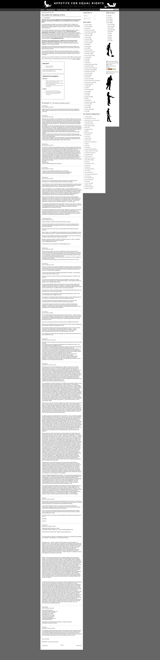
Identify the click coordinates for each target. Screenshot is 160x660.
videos (86, 105)
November (110, 26)
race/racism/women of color (91, 80)
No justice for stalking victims (53, 15)
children (87, 37)
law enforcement (88, 55)
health (86, 44)
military (86, 62)
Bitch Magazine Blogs (90, 125)
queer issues (88, 78)
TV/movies (87, 103)
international (88, 53)
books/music (88, 35)
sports (86, 93)
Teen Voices (87, 170)
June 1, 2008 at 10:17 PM (48, 264)
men (86, 60)
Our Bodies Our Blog (89, 163)
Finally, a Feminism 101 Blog (91, 150)
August (109, 31)
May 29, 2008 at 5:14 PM (47, 107)
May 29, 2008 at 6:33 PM (47, 145)
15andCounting (88, 116)
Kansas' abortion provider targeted (54, 92)
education (87, 39)
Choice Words (88, 138)
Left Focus (87, 161)
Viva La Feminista (89, 183)
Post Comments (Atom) (53, 641)
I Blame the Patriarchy (90, 158)
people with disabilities (90, 68)
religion (86, 85)
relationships (88, 84)
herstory (87, 46)
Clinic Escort (88, 140)
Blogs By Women (89, 132)
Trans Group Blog (89, 179)
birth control (87, 33)
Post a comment (49, 66)
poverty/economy (89, 71)
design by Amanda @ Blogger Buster (80, 657)
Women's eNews (89, 188)
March (109, 40)
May (108, 37)
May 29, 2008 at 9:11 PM (47, 249)
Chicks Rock (88, 134)
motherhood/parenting (90, 64)
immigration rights (89, 51)
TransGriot (87, 181)
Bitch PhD (87, 127)
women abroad (88, 109)
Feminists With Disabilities (91, 149)
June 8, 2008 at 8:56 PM (47, 312)
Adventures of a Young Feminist (92, 120)
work (86, 111)
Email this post (49, 67)
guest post (87, 42)
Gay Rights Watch (89, 154)
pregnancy (87, 73)
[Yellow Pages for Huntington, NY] (111, 69)
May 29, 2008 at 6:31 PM (47, 116)
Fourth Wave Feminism (90, 152)
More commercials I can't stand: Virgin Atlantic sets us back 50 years (54, 81)
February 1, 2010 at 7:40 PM (48, 628)
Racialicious (88, 165)
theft (86, 98)
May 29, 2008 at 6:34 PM (47, 168)
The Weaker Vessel (46, 218)
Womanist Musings (89, 186)
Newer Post (45, 645)
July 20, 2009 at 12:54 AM (48, 608)
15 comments (47, 17)
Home (42, 9)
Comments (87, 18)
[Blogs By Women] (107, 69)
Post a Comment (45, 638)
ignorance (87, 50)
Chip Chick (87, 136)
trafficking (87, 100)
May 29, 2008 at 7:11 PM (47, 219)
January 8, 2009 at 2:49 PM (48, 499)
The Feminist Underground (91, 174)
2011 (109, 17)
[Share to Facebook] (78, 59)
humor (86, 48)
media (86, 59)
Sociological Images (89, 168)
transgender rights (89, 102)
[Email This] (73, 59)
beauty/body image (89, 32)
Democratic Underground (90, 141)
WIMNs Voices (88, 185)
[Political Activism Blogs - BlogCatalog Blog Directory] (112, 63)
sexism (86, 91)
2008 (109, 22)
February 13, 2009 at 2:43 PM (48, 526)
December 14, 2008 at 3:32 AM (49, 364)
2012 (109, 15)
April (109, 39)
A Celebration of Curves (90, 118)
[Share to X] (76, 59)
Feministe (87, 145)
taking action (88, 96)
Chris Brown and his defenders (53, 91)
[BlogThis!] (75, 59)
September (110, 30)
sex (86, 87)
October (109, 28)
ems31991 (44, 627)
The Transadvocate (89, 177)
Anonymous (45, 105)
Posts (86, 15)
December (110, 24)
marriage (87, 57)
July (108, 33)
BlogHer (87, 131)
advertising (87, 26)
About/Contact (50, 9)
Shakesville (87, 167)
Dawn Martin (45, 607)
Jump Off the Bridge (89, 159)
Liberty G (44, 497)
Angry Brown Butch (89, 123)
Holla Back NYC (88, 156)
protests (87, 77)
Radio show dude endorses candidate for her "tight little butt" (54, 84)
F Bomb (86, 143)
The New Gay (88, 176)
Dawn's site (46, 57)
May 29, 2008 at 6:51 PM (47, 178)
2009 (109, 21)
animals (87, 28)
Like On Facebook (74, 9)
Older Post (78, 645)
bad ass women (88, 30)
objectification (88, 66)
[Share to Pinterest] (79, 59)
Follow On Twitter (62, 9)
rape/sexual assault (89, 82)
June (109, 35)
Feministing (87, 147)
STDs (86, 94)
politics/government (89, 69)
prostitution (87, 75)
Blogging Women (89, 129)
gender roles (88, 41)
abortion (87, 24)
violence (87, 107)
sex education (88, 89)
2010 (109, 19)
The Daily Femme (89, 172)
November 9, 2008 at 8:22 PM (49, 339)
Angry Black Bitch (89, 122)
